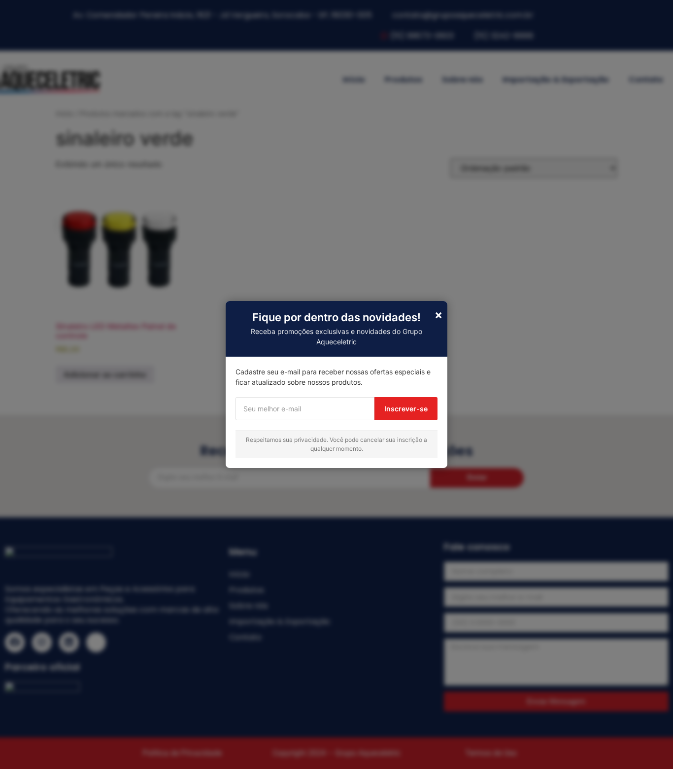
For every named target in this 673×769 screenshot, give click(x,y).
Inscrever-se (406, 408)
